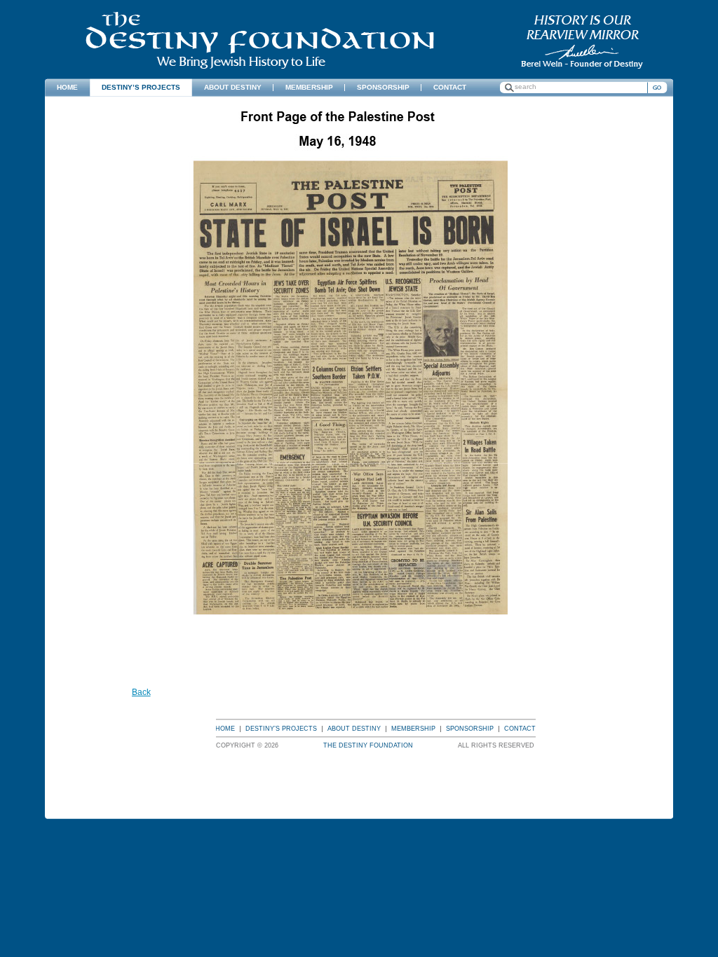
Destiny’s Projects (281, 728)
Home (225, 728)
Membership (413, 728)
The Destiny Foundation (260, 40)
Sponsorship (470, 728)
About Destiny (354, 728)
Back (141, 692)
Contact (520, 728)
